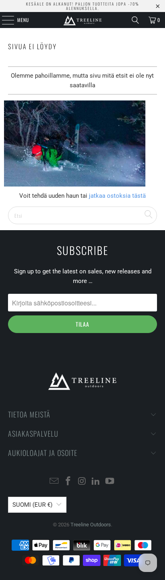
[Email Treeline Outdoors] (54, 481)
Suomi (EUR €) (32, 504)
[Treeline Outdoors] (82, 20)
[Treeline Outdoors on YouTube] (110, 481)
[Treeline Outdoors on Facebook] (68, 481)
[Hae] (135, 20)
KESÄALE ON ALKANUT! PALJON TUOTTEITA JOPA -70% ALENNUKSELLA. (82, 6)
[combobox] (82, 215)
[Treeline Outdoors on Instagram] (82, 481)
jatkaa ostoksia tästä (116, 195)
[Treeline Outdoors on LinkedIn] (96, 481)
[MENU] (3, 20)
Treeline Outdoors (90, 525)
